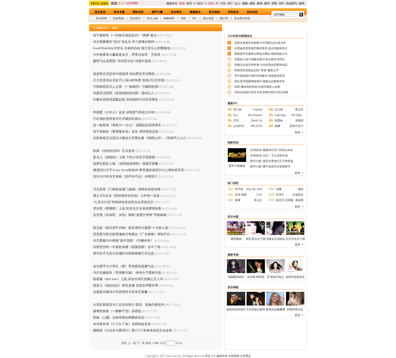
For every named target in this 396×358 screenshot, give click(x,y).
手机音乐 (233, 12)
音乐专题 (119, 12)
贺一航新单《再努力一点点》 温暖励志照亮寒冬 (127, 125)
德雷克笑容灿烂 (236, 309)
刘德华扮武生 (295, 309)
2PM (236, 120)
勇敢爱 (299, 200)
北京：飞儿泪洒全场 (275, 155)
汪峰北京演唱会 (275, 238)
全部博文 (245, 356)
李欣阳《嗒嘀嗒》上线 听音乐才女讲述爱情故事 (127, 208)
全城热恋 (297, 194)
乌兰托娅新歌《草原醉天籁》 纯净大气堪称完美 (127, 272)
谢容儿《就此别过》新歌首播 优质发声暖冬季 (125, 285)
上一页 (132, 343)
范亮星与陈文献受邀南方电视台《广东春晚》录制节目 (131, 234)
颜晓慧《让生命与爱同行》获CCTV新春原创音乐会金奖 (132, 330)
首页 (124, 343)
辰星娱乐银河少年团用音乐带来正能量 (120, 292)
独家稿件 (169, 18)
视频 (245, 3)
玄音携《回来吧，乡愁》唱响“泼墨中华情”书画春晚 (129, 215)
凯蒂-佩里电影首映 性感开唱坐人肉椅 (257, 86)
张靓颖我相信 (236, 277)
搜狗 (301, 3)
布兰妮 (237, 109)
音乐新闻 (101, 18)
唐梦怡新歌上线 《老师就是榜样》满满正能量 (125, 163)
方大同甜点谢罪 (255, 309)
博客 (274, 3)
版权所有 (222, 356)
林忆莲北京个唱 (255, 238)
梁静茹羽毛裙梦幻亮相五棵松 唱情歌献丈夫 (260, 53)
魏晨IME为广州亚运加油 (278, 150)
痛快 (300, 189)
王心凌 (279, 109)
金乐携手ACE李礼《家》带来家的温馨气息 (123, 266)
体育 (189, 3)
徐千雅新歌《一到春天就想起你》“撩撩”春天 (125, 35)
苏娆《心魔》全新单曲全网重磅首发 (118, 317)
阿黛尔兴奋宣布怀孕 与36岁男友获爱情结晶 (260, 64)
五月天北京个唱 (295, 238)
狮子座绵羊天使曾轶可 (276, 166)
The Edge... (297, 115)
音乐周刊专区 (242, 18)
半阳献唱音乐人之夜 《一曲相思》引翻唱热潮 (125, 86)
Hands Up (256, 120)
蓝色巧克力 (296, 126)
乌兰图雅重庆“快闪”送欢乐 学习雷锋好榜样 (123, 42)
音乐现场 (214, 12)
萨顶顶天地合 (275, 277)
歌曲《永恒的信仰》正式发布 (114, 151)
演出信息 (208, 18)
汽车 (223, 3)
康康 (237, 200)
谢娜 (277, 126)
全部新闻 (233, 356)
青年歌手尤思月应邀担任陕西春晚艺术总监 (123, 253)
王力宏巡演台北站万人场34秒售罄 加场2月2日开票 (129, 80)
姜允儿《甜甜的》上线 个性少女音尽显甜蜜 (124, 157)
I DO (259, 194)
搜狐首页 (171, 3)
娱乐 (200, 3)
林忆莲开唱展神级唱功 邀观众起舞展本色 (259, 81)
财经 (211, 3)
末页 (148, 343)
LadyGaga (280, 115)
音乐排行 (135, 18)
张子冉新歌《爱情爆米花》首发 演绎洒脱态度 (125, 131)
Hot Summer (255, 115)
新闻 (182, 3)
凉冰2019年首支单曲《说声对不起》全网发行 (125, 176)
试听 (183, 18)
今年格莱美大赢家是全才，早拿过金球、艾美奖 (127, 54)
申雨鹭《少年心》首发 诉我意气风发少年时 (124, 112)
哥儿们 (258, 200)
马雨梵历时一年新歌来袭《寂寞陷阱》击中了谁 (126, 247)
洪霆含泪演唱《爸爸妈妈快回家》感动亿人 (123, 93)
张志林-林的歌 (255, 277)
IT (217, 3)
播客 (252, 3)
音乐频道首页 (101, 28)
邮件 (267, 3)
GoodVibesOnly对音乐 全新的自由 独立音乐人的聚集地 (131, 48)
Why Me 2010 (254, 189)
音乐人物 (152, 18)
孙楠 (279, 189)
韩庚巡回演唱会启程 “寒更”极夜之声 (256, 70)
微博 (259, 3)
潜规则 (299, 120)
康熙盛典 (236, 238)
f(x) (235, 115)
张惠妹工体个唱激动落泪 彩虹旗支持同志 (259, 59)
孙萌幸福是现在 (295, 277)
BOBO (280, 194)
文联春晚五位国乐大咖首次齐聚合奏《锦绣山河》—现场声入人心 (139, 138)
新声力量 (157, 12)
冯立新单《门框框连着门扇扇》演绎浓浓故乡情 (126, 189)
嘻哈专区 (138, 12)
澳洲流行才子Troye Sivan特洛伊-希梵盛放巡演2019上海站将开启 (138, 170)
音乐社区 (252, 12)
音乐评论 (176, 12)
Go (180, 343)
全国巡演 (255, 150)
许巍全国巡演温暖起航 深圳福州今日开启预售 (126, 99)
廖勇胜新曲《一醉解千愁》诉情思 (117, 311)
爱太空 (299, 109)
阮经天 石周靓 (284, 200)
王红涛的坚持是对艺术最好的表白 (117, 118)
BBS (281, 3)
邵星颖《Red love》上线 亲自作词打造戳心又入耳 (128, 279)
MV (194, 18)
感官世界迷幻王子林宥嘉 (278, 161)
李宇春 (239, 189)
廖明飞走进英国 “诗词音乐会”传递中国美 (122, 61)
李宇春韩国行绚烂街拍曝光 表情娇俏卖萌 (259, 75)
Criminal (257, 109)
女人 (237, 3)
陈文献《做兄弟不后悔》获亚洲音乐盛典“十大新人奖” (131, 228)
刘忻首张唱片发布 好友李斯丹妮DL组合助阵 (261, 92)
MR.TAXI (256, 126)
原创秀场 (118, 18)
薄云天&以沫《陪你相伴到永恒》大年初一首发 (126, 195)
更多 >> (299, 132)
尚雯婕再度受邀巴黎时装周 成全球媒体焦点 (260, 48)
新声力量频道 (237, 165)
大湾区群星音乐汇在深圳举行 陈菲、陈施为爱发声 (129, 304)
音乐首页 (100, 12)
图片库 (224, 18)
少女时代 (238, 126)
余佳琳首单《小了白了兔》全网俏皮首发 (122, 324)
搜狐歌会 (195, 12)
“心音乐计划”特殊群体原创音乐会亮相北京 (123, 202)
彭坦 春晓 (241, 194)
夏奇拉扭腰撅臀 (275, 309)
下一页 (141, 343)
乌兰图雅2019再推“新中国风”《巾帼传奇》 (123, 240)
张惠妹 (279, 120)
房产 (230, 3)
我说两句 (291, 3)
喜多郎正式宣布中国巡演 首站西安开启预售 (124, 74)
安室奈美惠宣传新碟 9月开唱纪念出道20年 (260, 42)
